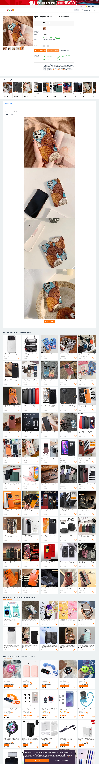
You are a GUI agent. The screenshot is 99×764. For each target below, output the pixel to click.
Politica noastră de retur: (37, 65)
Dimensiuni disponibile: (36, 32)
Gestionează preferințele (61, 760)
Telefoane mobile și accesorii (21, 13)
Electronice (8, 13)
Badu (4, 13)
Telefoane (12, 13)
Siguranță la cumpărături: (36, 56)
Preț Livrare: (36, 43)
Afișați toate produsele (7, 599)
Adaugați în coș (53, 50)
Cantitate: (36, 45)
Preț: (36, 22)
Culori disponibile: (37, 27)
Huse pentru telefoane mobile (32, 13)
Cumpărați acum (40, 50)
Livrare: (35, 39)
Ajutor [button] (81, 6)
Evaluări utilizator (44, 18)
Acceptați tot (37, 760)
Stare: (35, 34)
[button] (4, 9)
